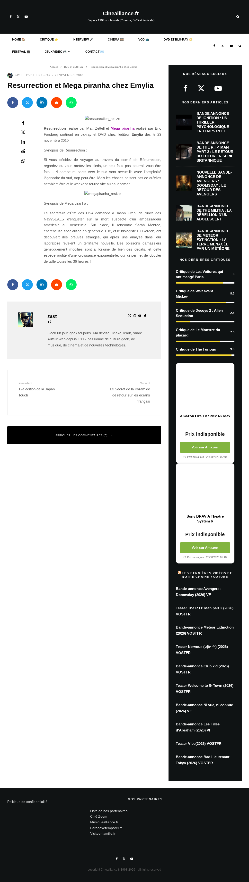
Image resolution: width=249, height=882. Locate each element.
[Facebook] (10, 16)
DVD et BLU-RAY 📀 (178, 39)
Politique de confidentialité (27, 802)
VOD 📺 (143, 39)
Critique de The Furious (196, 349)
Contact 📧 (94, 51)
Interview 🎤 (83, 39)
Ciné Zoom (98, 816)
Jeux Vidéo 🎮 (56, 51)
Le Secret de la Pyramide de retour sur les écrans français (130, 392)
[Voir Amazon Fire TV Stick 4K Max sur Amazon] (205, 388)
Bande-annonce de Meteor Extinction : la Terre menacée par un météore (213, 240)
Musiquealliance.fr (104, 822)
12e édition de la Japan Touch (36, 389)
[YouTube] (26, 16)
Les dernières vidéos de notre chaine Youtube (207, 574)
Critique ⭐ (49, 39)
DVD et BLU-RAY (38, 75)
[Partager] (12, 102)
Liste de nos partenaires (108, 811)
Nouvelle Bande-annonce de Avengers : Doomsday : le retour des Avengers (214, 183)
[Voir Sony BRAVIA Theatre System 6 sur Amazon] (205, 488)
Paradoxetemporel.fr (106, 828)
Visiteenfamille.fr (103, 833)
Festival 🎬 (21, 51)
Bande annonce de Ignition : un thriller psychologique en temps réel (212, 122)
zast (18, 75)
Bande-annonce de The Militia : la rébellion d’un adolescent (213, 212)
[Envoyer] (56, 102)
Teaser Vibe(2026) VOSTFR (199, 743)
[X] (18, 16)
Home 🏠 (18, 39)
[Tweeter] (27, 102)
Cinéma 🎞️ (116, 39)
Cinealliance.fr (121, 13)
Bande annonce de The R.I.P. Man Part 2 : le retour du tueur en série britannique (214, 151)
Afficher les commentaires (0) (81, 435)
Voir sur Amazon (205, 447)
